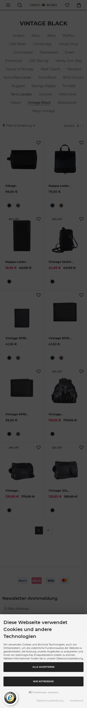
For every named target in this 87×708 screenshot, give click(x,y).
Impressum (77, 700)
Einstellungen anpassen (45, 692)
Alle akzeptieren (43, 667)
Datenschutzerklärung (50, 700)
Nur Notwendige (43, 681)
